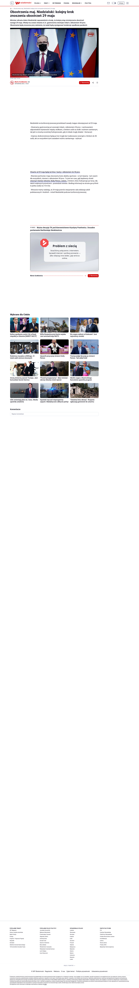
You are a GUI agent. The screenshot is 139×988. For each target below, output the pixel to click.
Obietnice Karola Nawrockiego (17, 944)
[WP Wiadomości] (24, 3)
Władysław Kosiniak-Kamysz (47, 949)
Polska (36, 3)
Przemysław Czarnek (45, 934)
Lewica (101, 940)
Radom (72, 953)
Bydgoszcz (72, 947)
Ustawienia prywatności (99, 971)
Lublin (71, 959)
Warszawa (72, 932)
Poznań (72, 942)
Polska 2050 (103, 944)
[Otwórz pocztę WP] (108, 3)
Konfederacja (103, 938)
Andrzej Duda (43, 938)
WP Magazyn (13, 930)
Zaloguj (121, 3)
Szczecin (72, 940)
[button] (113, 3)
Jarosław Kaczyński (45, 930)
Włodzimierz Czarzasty (46, 947)
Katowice (72, 955)
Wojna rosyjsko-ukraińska (16, 932)
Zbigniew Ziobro (44, 936)
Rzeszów (72, 957)
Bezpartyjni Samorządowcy (107, 947)
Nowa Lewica (103, 942)
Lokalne (72, 930)
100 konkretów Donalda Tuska (17, 947)
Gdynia (71, 951)
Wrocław (72, 934)
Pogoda (66, 3)
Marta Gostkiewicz (21, 82)
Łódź (71, 938)
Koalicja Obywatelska (105, 932)
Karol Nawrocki (44, 953)
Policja (11, 936)
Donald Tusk (43, 940)
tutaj (45, 984)
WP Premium (56, 3)
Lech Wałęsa (43, 951)
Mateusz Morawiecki (45, 932)
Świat (46, 3)
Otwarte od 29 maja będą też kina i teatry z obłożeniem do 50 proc (55, 172)
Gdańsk (72, 944)
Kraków (72, 936)
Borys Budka (43, 944)
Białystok (72, 949)
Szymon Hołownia (44, 942)
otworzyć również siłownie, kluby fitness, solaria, (48, 181)
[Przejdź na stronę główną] (12, 4)
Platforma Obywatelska (106, 934)
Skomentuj (85, 83)
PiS (101, 930)
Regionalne (76, 3)
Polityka (88, 3)
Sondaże (12, 942)
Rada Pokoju (13, 934)
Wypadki (12, 940)
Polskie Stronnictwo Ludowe (107, 936)
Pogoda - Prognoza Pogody (17, 938)
